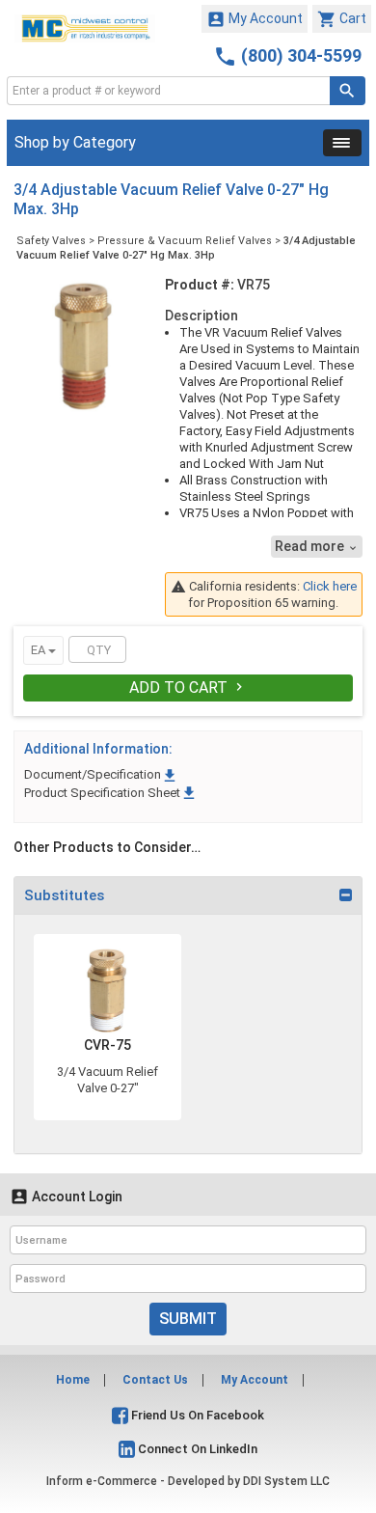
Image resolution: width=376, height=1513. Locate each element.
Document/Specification (101, 774)
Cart (341, 19)
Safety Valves (51, 240)
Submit (188, 1318)
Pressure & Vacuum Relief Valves (184, 240)
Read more (317, 546)
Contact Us (155, 1380)
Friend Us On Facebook (196, 1415)
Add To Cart (188, 687)
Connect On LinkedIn (196, 1449)
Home (73, 1380)
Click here (330, 586)
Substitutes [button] (64, 895)
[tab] (188, 895)
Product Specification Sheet (111, 792)
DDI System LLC (286, 1481)
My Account (254, 19)
